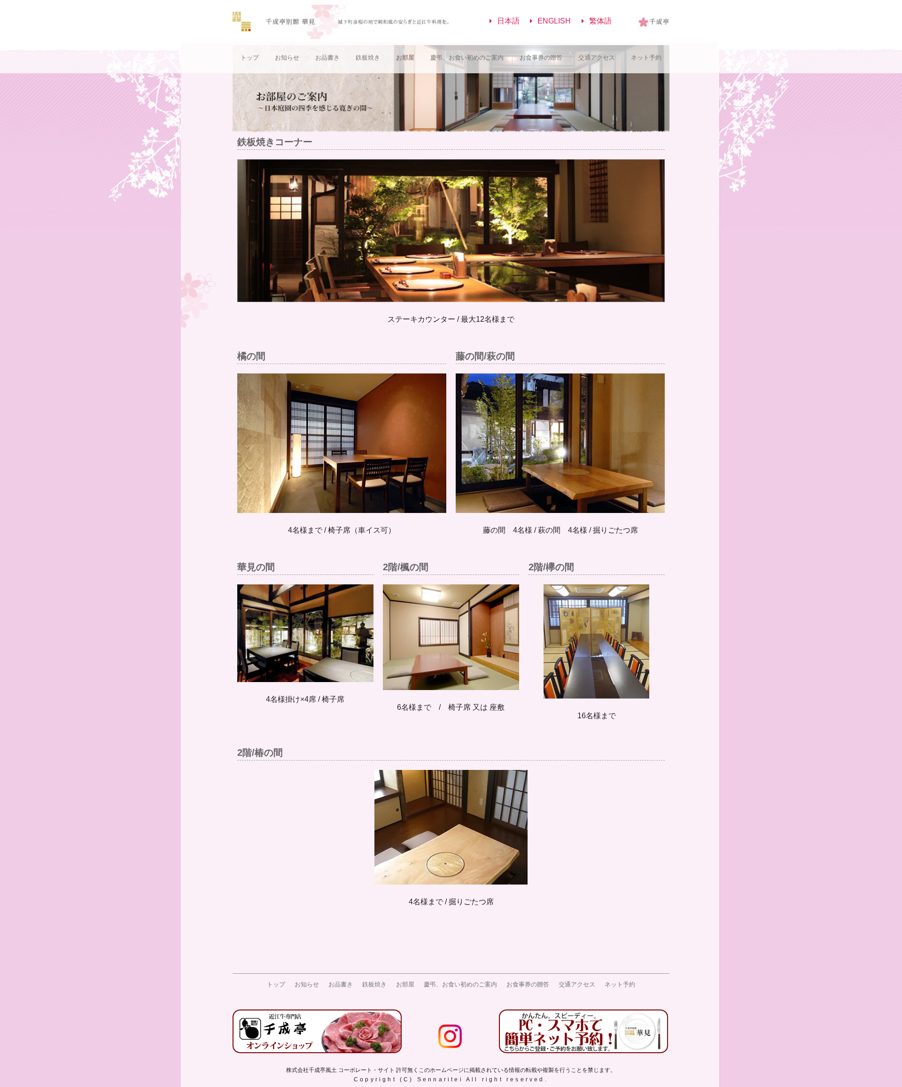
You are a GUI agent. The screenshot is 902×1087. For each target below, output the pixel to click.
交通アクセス (596, 57)
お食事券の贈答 (541, 57)
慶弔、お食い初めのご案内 (467, 57)
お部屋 (405, 57)
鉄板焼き (368, 57)
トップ (250, 57)
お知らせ (287, 57)
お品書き (327, 57)
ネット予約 (646, 57)
